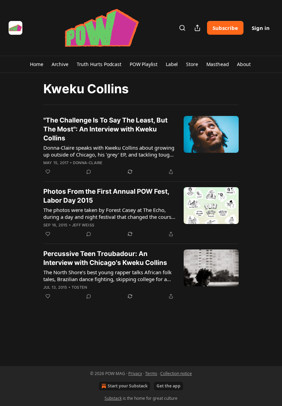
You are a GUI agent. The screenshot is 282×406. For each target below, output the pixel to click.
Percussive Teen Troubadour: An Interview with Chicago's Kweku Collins (105, 258)
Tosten (79, 287)
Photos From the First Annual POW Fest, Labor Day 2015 (106, 196)
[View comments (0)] (88, 172)
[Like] (47, 172)
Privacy (135, 373)
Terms (151, 373)
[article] (141, 146)
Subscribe (225, 27)
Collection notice (176, 373)
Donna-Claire (87, 162)
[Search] (182, 28)
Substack (113, 398)
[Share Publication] (197, 28)
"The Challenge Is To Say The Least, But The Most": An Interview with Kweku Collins (105, 129)
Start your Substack (128, 386)
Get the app (168, 386)
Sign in (261, 27)
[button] (36, 64)
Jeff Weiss (83, 225)
